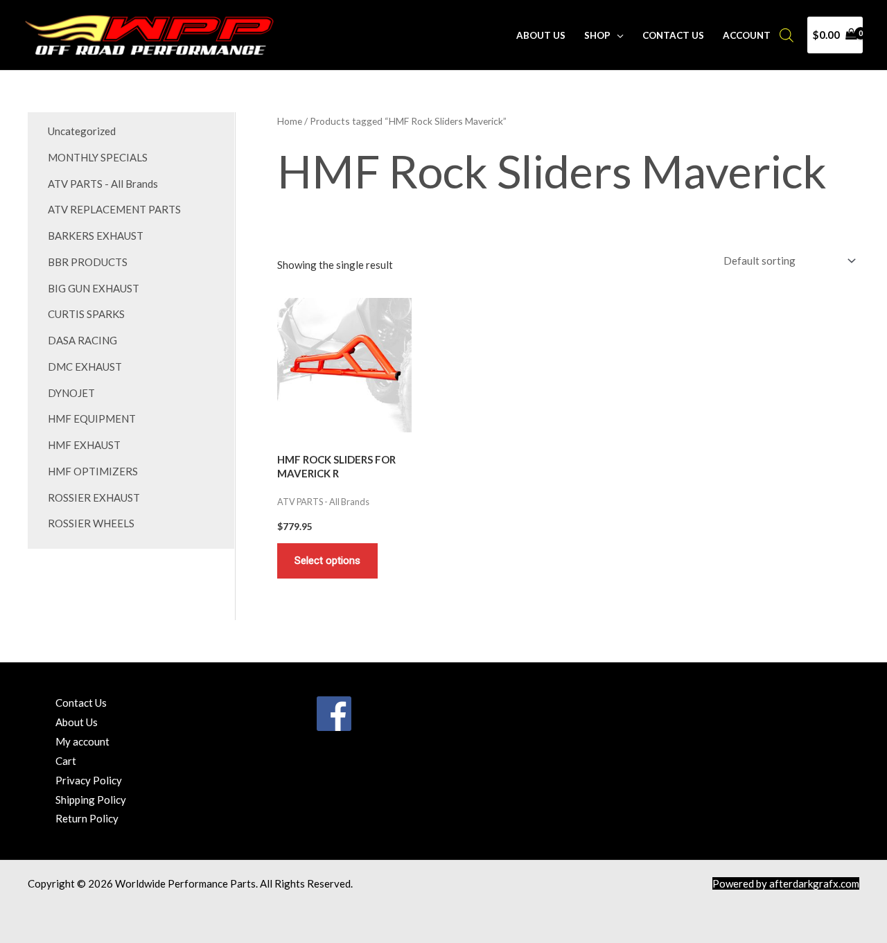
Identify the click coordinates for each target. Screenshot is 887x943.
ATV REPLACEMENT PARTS (114, 209)
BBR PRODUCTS (88, 262)
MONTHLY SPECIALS (98, 157)
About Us (540, 35)
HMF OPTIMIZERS (93, 471)
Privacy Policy (88, 780)
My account (82, 741)
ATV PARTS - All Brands (103, 183)
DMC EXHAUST (85, 366)
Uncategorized (82, 131)
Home (289, 121)
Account (747, 35)
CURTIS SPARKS (86, 314)
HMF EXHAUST (84, 445)
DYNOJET (71, 393)
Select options (327, 560)
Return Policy (86, 818)
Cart (65, 761)
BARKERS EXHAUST (95, 235)
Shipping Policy (90, 799)
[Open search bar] (786, 35)
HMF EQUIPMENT (92, 418)
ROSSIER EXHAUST (94, 497)
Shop (597, 35)
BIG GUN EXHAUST (93, 288)
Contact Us (673, 35)
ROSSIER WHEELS (91, 523)
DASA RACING (82, 340)
